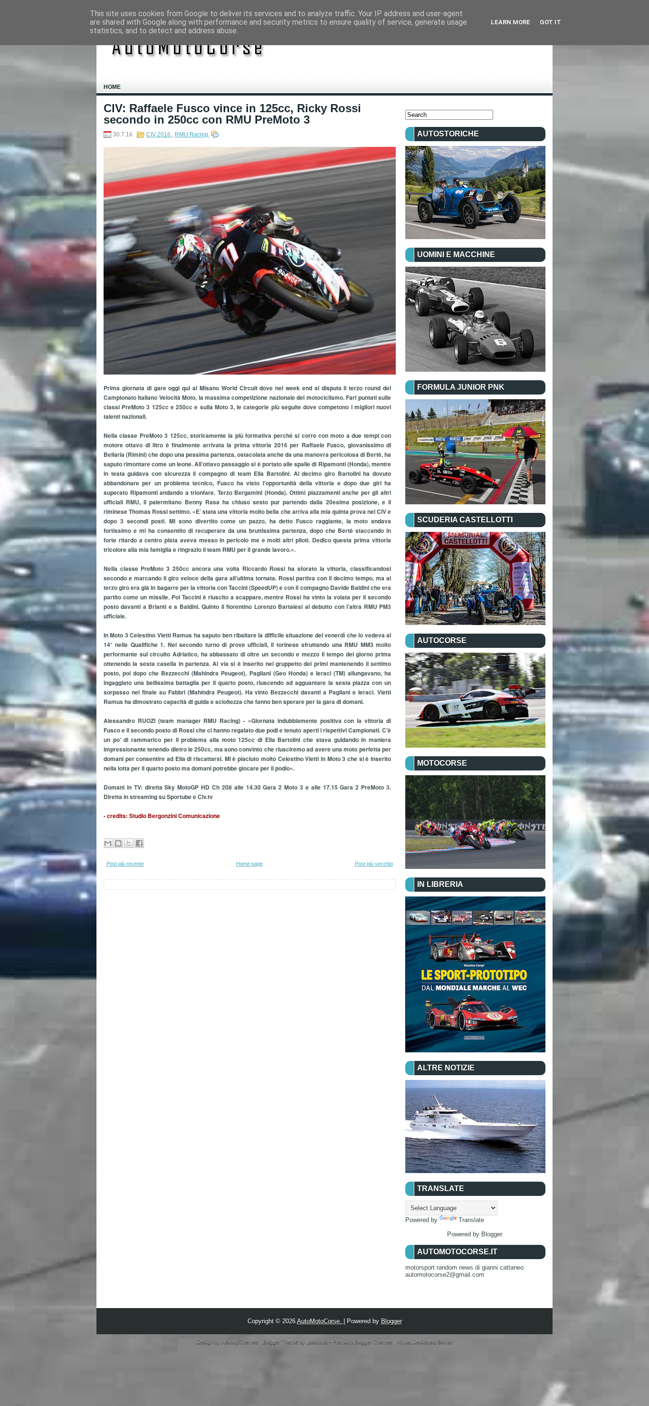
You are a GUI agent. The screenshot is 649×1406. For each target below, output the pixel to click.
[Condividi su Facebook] (139, 843)
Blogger (491, 1234)
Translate (471, 1219)
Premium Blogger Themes (363, 1342)
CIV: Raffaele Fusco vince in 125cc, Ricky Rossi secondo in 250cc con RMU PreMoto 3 (232, 114)
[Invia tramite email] (108, 843)
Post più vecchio (374, 864)
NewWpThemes (240, 1342)
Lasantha (317, 1342)
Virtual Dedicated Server (425, 1342)
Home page (249, 864)
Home (112, 87)
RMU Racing (192, 134)
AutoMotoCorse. (320, 1321)
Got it (550, 22)
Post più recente (125, 864)
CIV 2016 (159, 134)
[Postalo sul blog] (118, 843)
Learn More (510, 22)
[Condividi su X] (129, 843)
